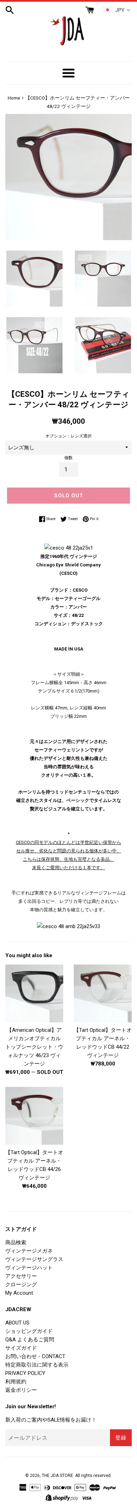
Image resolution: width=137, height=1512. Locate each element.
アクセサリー (21, 1276)
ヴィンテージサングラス (34, 1259)
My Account (19, 1293)
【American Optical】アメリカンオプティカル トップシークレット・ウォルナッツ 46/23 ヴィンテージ (34, 1047)
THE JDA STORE (57, 1475)
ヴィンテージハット (29, 1268)
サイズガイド (21, 1348)
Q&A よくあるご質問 (29, 1339)
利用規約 (15, 1381)
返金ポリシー (21, 1390)
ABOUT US (17, 1323)
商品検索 (15, 1242)
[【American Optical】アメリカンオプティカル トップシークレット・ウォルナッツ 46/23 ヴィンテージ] (34, 993)
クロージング (21, 1284)
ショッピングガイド (29, 1331)
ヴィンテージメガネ (29, 1251)
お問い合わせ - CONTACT (35, 1356)
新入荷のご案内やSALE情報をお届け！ (51, 1420)
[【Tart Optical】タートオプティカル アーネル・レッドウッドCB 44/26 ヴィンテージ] (34, 1116)
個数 (68, 457)
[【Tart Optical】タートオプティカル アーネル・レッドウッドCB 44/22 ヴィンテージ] (103, 993)
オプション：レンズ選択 (68, 436)
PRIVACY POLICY (25, 1373)
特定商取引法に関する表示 (36, 1365)
